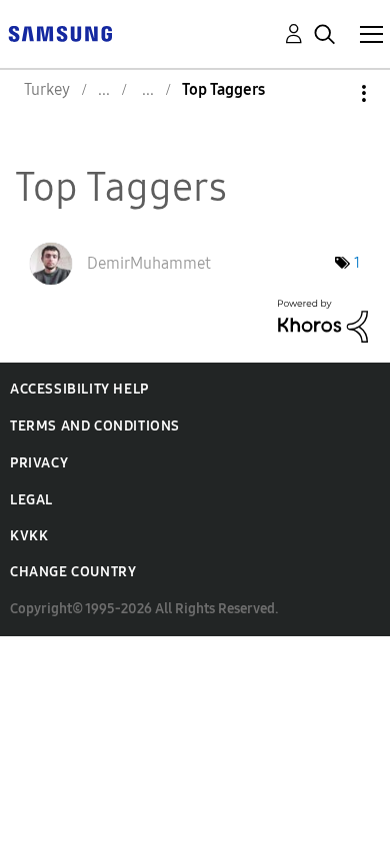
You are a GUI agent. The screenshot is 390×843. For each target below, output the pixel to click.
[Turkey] (60, 32)
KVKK (29, 535)
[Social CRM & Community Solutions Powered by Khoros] (323, 319)
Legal (31, 499)
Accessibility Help (79, 389)
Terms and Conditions (95, 426)
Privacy (39, 462)
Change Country (73, 571)
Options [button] (330, 93)
